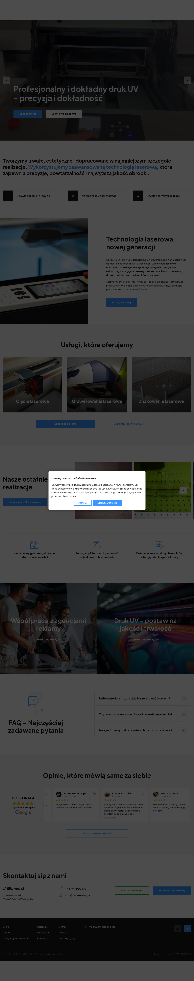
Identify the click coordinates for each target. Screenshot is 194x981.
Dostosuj (82, 502)
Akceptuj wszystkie (107, 502)
